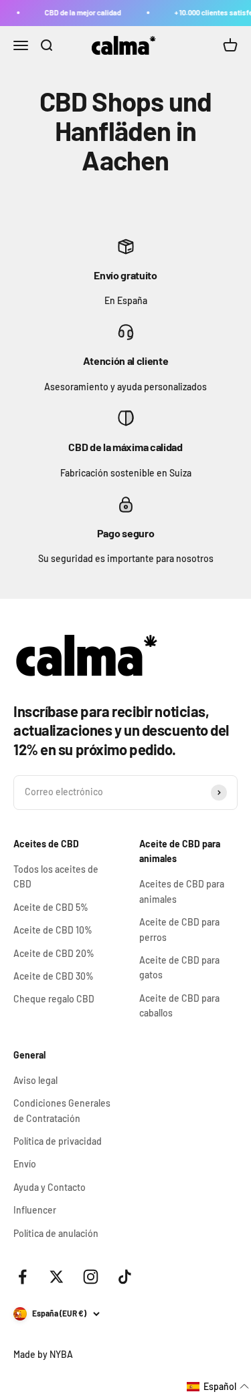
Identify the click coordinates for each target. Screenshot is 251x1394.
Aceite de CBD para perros (179, 929)
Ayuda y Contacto (49, 1187)
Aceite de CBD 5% (50, 907)
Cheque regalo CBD (53, 998)
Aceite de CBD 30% (53, 976)
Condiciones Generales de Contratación (61, 1110)
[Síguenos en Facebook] (22, 1277)
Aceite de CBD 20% (53, 953)
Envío (24, 1163)
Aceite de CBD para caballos (179, 1005)
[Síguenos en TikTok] (125, 1277)
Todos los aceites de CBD (55, 876)
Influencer (34, 1210)
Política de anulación (55, 1233)
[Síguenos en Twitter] (57, 1277)
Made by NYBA (43, 1354)
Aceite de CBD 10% (52, 930)
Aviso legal (35, 1080)
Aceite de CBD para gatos (179, 967)
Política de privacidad (57, 1141)
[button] (218, 1386)
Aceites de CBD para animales (181, 891)
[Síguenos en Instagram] (91, 1277)
